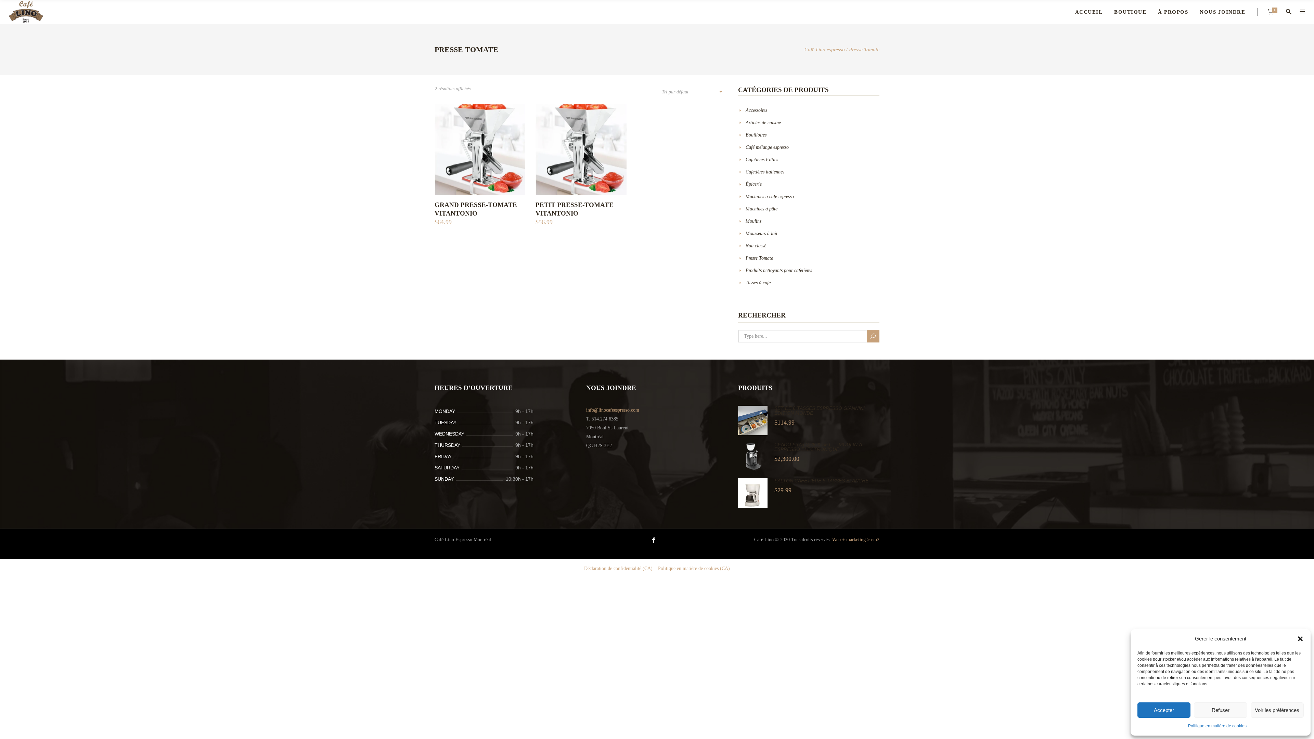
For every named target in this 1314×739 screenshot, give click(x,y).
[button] (1300, 638)
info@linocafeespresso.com (612, 410)
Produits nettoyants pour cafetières (779, 270)
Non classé (756, 245)
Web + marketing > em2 (855, 539)
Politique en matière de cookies (1217, 726)
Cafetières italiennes (765, 171)
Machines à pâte (761, 208)
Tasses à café (758, 282)
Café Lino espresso (824, 49)
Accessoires (756, 110)
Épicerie (754, 184)
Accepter (1164, 710)
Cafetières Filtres (762, 159)
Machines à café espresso (770, 196)
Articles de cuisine (763, 122)
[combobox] (692, 92)
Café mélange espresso (767, 147)
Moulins (753, 221)
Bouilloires (756, 135)
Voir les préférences (1277, 710)
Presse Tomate (759, 258)
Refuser (1220, 710)
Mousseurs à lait (761, 233)
